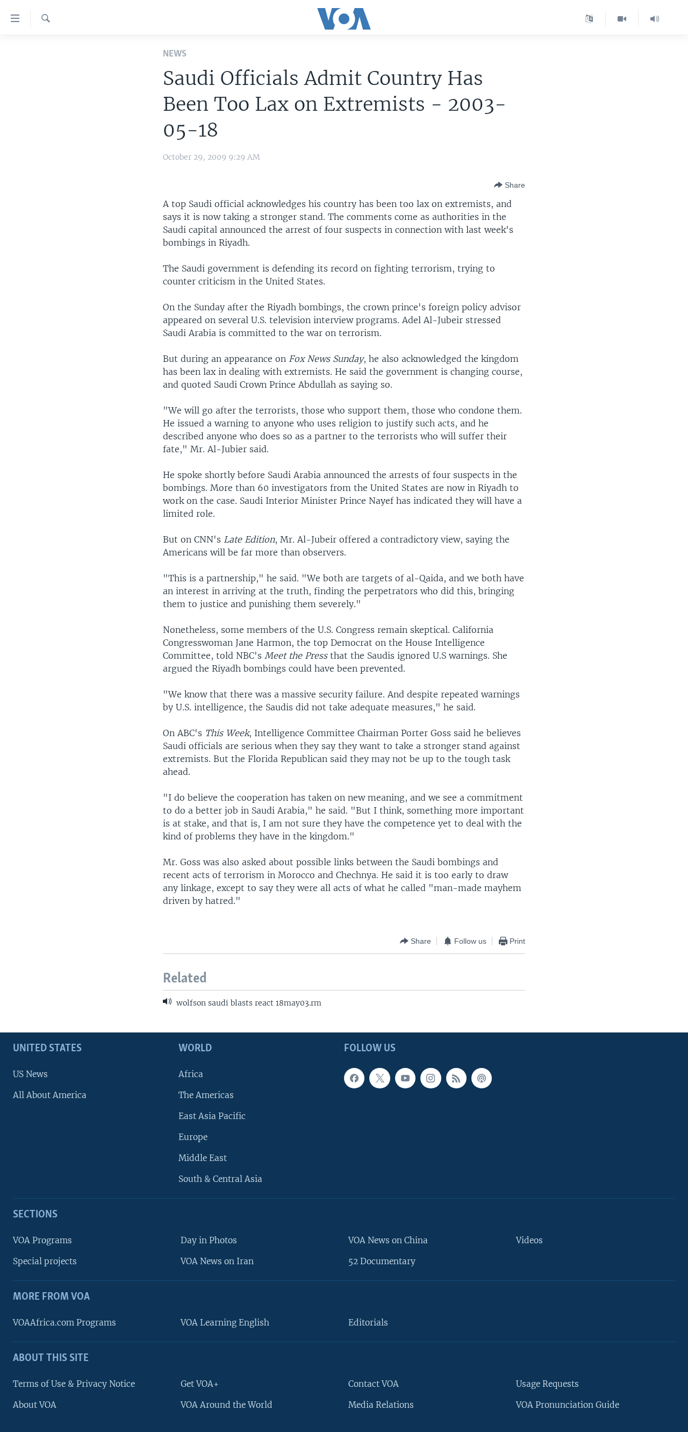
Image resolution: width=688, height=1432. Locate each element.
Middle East (202, 1158)
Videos (529, 1240)
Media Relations (381, 1404)
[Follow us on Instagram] (430, 1077)
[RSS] (456, 1077)
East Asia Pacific (212, 1115)
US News (30, 1073)
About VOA (34, 1404)
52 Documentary (381, 1261)
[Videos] (622, 19)
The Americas (206, 1094)
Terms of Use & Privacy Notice (74, 1383)
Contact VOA (373, 1383)
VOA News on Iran (217, 1261)
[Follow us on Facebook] (354, 1077)
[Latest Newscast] (655, 19)
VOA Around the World (227, 1404)
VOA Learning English (225, 1322)
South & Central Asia (220, 1179)
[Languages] (589, 19)
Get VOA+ (200, 1383)
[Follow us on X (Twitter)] (379, 1077)
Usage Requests (547, 1383)
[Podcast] (481, 1077)
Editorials (368, 1322)
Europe (192, 1137)
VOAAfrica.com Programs (64, 1322)
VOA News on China (388, 1240)
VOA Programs (42, 1240)
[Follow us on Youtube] (405, 1077)
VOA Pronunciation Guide (567, 1404)
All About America (50, 1094)
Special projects (45, 1261)
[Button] (509, 185)
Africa (190, 1073)
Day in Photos (209, 1240)
